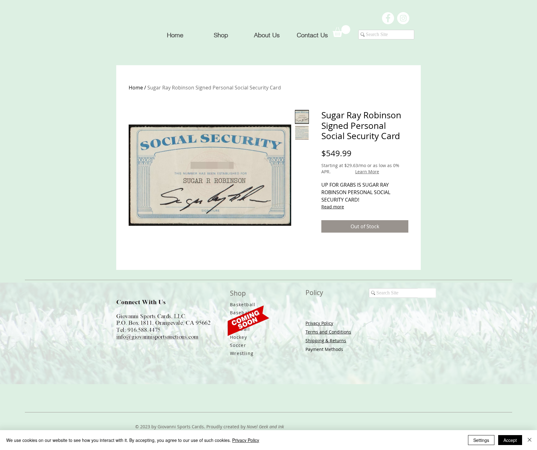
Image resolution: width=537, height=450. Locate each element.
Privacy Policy (319, 323)
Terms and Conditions (328, 332)
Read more (332, 207)
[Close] (529, 440)
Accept (510, 440)
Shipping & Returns (325, 340)
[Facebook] (388, 18)
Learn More (367, 172)
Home (136, 87)
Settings (481, 440)
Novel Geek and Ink (265, 427)
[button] (341, 31)
